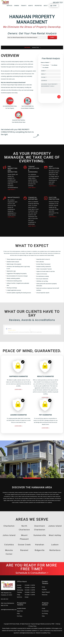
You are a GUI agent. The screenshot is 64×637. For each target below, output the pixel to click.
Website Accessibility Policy (43, 633)
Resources (44, 594)
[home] (5, 2)
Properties (38, 5)
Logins (54, 5)
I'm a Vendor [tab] (45, 67)
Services (9, 5)
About (46, 5)
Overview (27, 47)
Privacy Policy (32, 626)
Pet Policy (19, 616)
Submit (52, 37)
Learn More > (11, 189)
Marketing (35, 47)
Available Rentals (21, 608)
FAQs (18, 613)
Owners (16, 5)
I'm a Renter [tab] (54, 65)
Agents (30, 5)
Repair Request (46, 592)
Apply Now (20, 611)
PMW (52, 624)
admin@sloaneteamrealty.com (8, 609)
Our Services (45, 611)
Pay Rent (44, 589)
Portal (43, 587)
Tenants (23, 5)
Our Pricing (45, 613)
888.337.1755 (4, 605)
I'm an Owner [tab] (45, 65)
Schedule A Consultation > (32, 573)
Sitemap (58, 624)
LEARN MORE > (18, 389)
